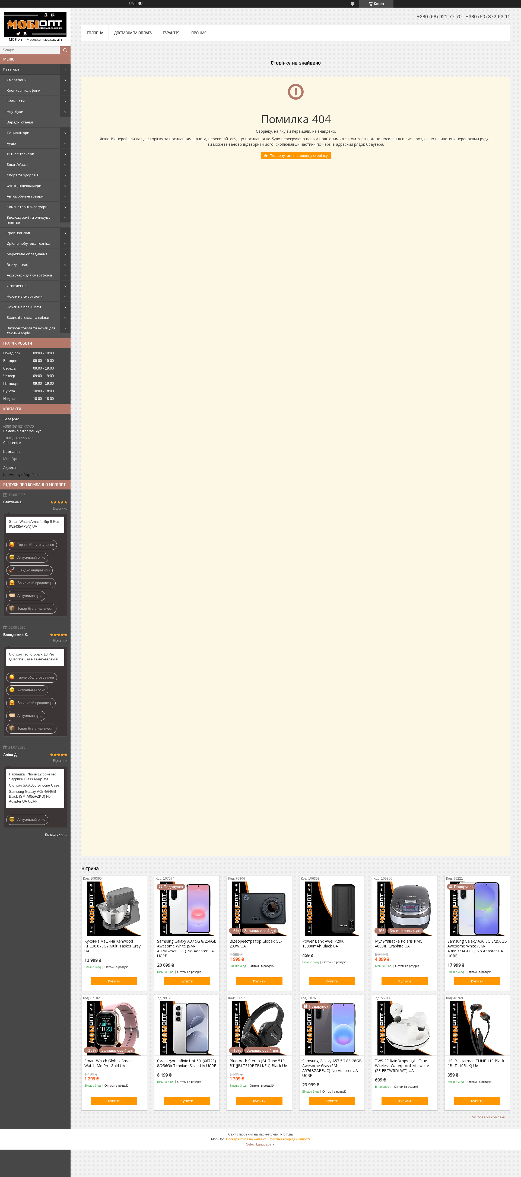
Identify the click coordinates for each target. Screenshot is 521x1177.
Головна (95, 33)
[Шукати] (65, 50)
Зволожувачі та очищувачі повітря (30, 220)
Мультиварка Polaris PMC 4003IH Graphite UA (398, 944)
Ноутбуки (15, 111)
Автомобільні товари (25, 196)
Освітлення (16, 285)
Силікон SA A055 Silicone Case (34, 785)
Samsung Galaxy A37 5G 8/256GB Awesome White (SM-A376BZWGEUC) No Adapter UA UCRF (187, 948)
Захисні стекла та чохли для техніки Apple (31, 330)
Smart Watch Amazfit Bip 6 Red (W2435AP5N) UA (34, 524)
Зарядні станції (20, 122)
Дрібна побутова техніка (28, 243)
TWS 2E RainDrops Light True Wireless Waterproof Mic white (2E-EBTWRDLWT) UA (402, 1065)
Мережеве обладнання (27, 254)
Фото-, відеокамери (24, 185)
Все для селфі (18, 264)
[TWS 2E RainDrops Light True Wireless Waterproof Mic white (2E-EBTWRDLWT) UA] (404, 1028)
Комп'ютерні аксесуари (27, 206)
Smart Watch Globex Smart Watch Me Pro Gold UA (108, 1063)
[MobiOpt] (35, 24)
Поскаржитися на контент (246, 1139)
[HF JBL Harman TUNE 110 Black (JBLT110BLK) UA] (477, 1028)
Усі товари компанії (489, 1117)
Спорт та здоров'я (23, 175)
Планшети (16, 100)
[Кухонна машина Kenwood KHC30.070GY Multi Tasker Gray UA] (114, 909)
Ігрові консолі (18, 232)
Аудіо (11, 143)
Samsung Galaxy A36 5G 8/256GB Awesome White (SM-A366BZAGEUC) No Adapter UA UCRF (477, 948)
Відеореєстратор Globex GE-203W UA (256, 944)
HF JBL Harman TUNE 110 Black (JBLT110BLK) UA (475, 1063)
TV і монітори (18, 132)
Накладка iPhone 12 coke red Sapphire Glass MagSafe (32, 776)
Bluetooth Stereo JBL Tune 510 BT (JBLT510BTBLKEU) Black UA (258, 1063)
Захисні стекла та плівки (28, 317)
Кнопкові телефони (23, 90)
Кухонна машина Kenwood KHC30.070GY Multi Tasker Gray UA (112, 946)
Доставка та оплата (133, 33)
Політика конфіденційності (289, 1139)
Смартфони (17, 79)
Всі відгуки (54, 834)
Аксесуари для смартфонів (29, 275)
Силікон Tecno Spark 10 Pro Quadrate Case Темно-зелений (33, 656)
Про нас (199, 33)
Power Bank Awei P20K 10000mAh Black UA (323, 944)
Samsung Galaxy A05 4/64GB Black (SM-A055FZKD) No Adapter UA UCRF (32, 796)
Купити (114, 981)
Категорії (11, 69)
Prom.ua (286, 1134)
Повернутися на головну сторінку (299, 155)
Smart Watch (17, 164)
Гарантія (171, 33)
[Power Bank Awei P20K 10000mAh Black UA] (332, 909)
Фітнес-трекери (20, 153)
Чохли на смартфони (25, 296)
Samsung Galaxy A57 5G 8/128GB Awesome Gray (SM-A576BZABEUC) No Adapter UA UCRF (332, 1068)
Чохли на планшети (24, 306)
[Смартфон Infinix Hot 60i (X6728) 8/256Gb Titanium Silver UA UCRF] (186, 1028)
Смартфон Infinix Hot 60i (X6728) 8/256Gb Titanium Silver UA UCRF (186, 1063)
